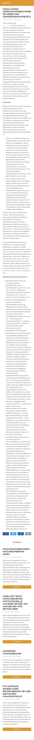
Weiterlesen (17, 641)
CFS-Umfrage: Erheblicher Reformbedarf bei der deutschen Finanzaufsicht (17, 691)
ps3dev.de (7, 3)
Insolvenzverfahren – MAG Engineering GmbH (17, 551)
